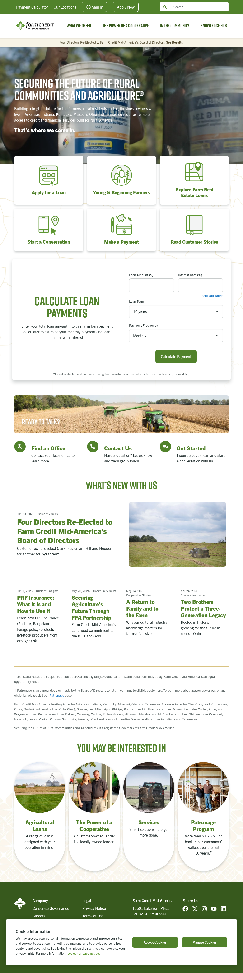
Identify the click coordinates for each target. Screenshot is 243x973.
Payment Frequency (143, 325)
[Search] (165, 7)
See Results (174, 42)
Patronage (56, 695)
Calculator (32, 7)
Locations (65, 7)
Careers (39, 915)
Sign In (97, 7)
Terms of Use (92, 915)
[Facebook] (185, 908)
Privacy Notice (94, 908)
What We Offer (79, 25)
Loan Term (136, 301)
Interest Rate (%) (190, 275)
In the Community (174, 25)
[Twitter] (195, 908)
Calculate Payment (176, 356)
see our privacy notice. (84, 953)
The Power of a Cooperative (126, 25)
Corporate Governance (51, 908)
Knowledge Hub (214, 25)
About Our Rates (211, 295)
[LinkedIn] (223, 908)
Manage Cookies (204, 942)
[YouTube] (214, 908)
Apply (126, 7)
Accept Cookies (155, 942)
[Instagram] (204, 908)
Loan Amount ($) (141, 275)
